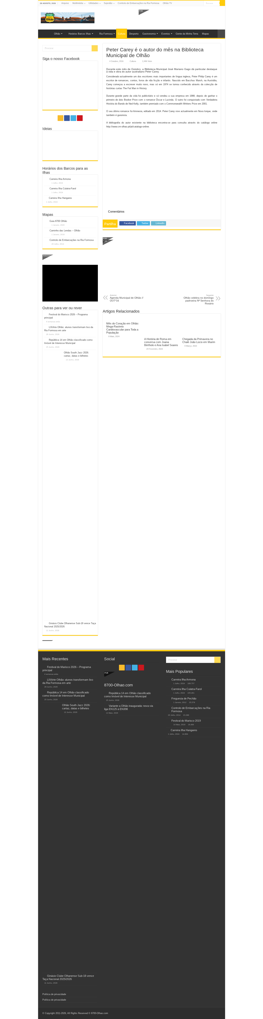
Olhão (57, 33)
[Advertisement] (180, 17)
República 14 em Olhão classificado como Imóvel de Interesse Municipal (65, 694)
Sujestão (108, 3)
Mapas (205, 33)
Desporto (133, 33)
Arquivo (65, 3)
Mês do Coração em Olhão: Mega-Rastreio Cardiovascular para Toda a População (122, 328)
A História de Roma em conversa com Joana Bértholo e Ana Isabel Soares (161, 342)
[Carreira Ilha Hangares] (167, 730)
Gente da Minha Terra (187, 33)
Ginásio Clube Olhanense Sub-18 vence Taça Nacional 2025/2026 (68, 977)
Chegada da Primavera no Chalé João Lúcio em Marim (198, 340)
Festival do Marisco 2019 (186, 720)
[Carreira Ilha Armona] (168, 680)
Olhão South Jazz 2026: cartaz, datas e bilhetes (76, 707)
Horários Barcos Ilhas (80, 33)
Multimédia (77, 3)
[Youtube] (201, 3)
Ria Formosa (106, 33)
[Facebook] (194, 3)
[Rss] (190, 3)
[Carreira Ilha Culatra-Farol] (168, 689)
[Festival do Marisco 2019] (168, 721)
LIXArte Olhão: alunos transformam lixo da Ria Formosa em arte (67, 681)
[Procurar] (222, 3)
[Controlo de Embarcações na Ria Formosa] (168, 708)
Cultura (121, 33)
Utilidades (93, 3)
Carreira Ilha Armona (60, 179)
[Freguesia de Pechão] (168, 699)
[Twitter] (197, 3)
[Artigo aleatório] (221, 34)
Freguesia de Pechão (183, 698)
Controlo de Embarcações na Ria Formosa (138, 3)
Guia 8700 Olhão (58, 221)
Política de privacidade (54, 994)
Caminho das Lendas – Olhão (65, 230)
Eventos (165, 33)
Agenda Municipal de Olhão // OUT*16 (126, 298)
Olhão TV (167, 3)
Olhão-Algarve (44, 33)
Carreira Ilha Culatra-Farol (63, 188)
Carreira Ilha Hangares (60, 198)
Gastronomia (149, 33)
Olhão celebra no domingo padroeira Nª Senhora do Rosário (199, 299)
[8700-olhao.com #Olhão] (67, 17)
